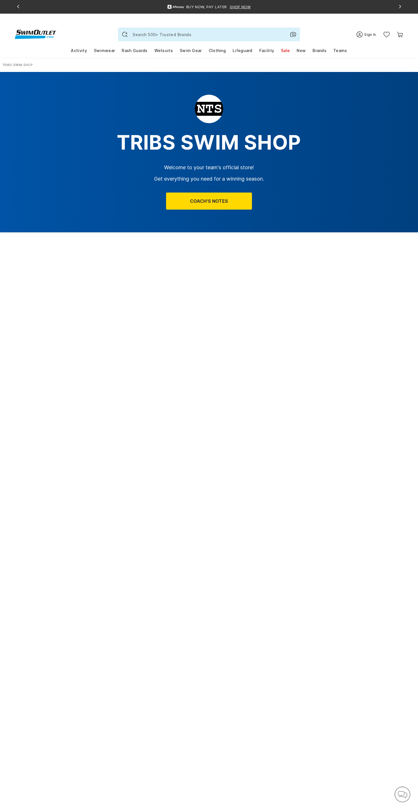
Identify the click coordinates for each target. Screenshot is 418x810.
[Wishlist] (386, 34)
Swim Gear (191, 50)
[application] (402, 794)
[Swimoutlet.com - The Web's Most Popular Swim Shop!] (35, 34)
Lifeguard (243, 50)
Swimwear (104, 50)
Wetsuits (163, 50)
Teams (340, 50)
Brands (319, 50)
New (301, 50)
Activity (79, 50)
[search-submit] (125, 34)
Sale (285, 50)
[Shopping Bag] (399, 34)
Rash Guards (134, 50)
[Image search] (293, 34)
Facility (266, 50)
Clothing (217, 50)
